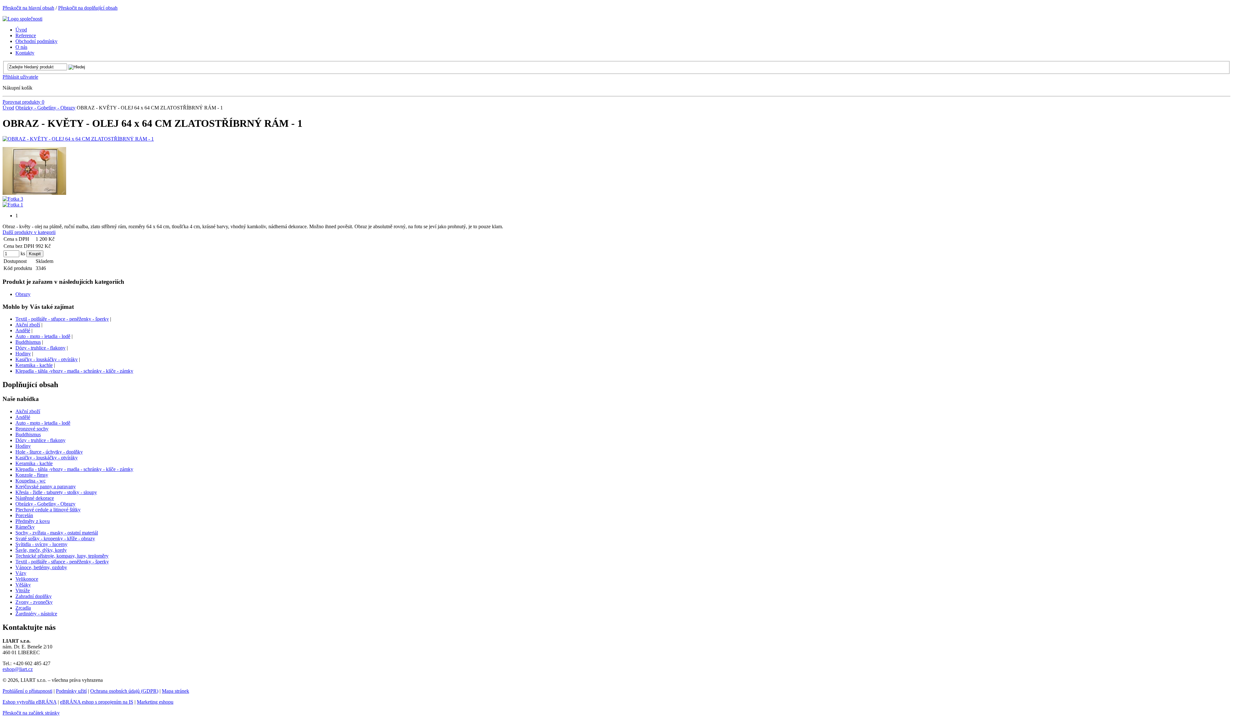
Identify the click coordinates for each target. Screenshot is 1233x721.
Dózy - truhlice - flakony (40, 348)
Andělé (22, 330)
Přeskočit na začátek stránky (31, 713)
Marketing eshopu (155, 702)
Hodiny (23, 353)
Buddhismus (28, 342)
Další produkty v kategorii (29, 232)
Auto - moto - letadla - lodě (42, 336)
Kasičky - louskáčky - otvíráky (46, 359)
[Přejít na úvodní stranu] (22, 19)
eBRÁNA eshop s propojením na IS (96, 702)
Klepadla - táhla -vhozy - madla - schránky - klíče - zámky (74, 371)
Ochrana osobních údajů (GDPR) (124, 691)
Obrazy (23, 294)
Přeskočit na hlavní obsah (28, 8)
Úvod (8, 107)
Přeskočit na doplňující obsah (88, 8)
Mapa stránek (175, 691)
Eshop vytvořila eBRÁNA (30, 702)
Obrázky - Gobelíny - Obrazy (45, 107)
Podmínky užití (71, 691)
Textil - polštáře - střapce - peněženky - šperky (62, 319)
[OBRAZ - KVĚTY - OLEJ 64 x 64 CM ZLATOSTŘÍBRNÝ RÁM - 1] (78, 139)
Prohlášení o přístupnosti (27, 691)
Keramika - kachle (34, 365)
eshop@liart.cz (18, 669)
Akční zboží (27, 324)
